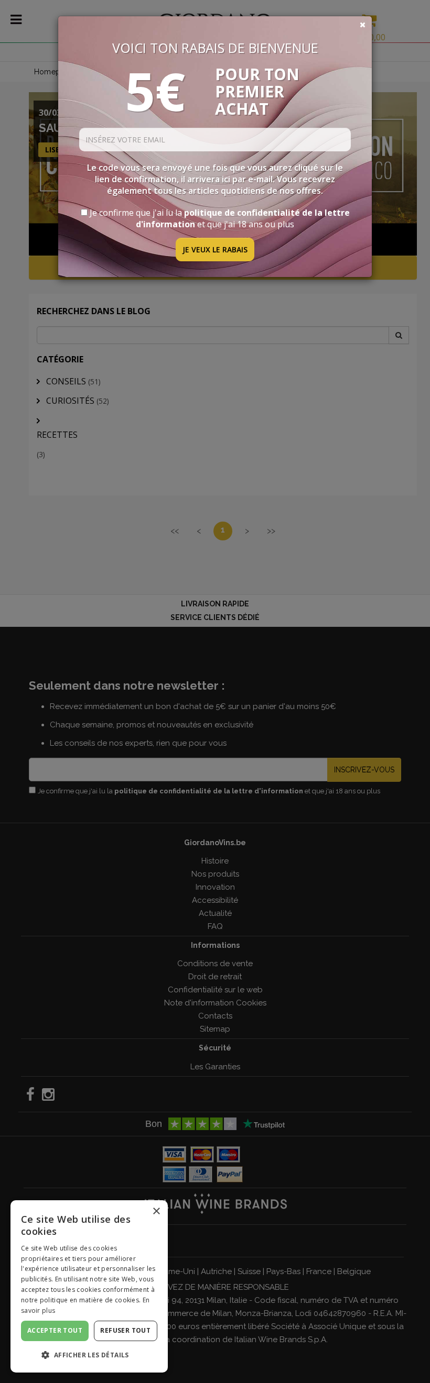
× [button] (156, 1211)
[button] (89, 1355)
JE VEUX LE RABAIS (215, 250)
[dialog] (89, 1286)
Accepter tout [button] (54, 1330)
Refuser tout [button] (125, 1330)
